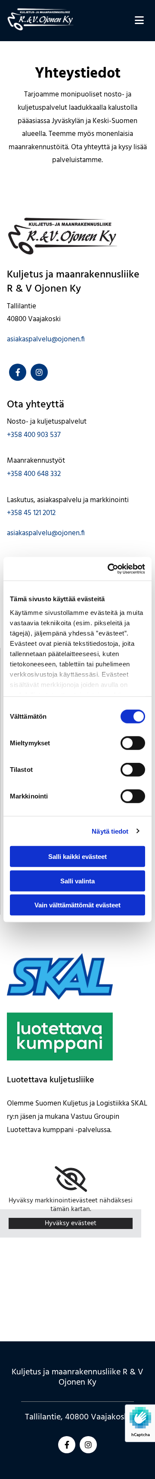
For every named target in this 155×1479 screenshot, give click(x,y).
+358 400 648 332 (34, 474)
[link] (71, 1179)
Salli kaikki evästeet (77, 856)
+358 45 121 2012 (31, 513)
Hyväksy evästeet (70, 1223)
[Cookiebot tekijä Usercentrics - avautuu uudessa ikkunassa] (109, 568)
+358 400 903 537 (34, 435)
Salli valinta (77, 880)
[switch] (133, 743)
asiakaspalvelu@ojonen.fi (46, 339)
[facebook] (17, 372)
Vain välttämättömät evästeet (77, 905)
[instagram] (39, 372)
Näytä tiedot (110, 830)
